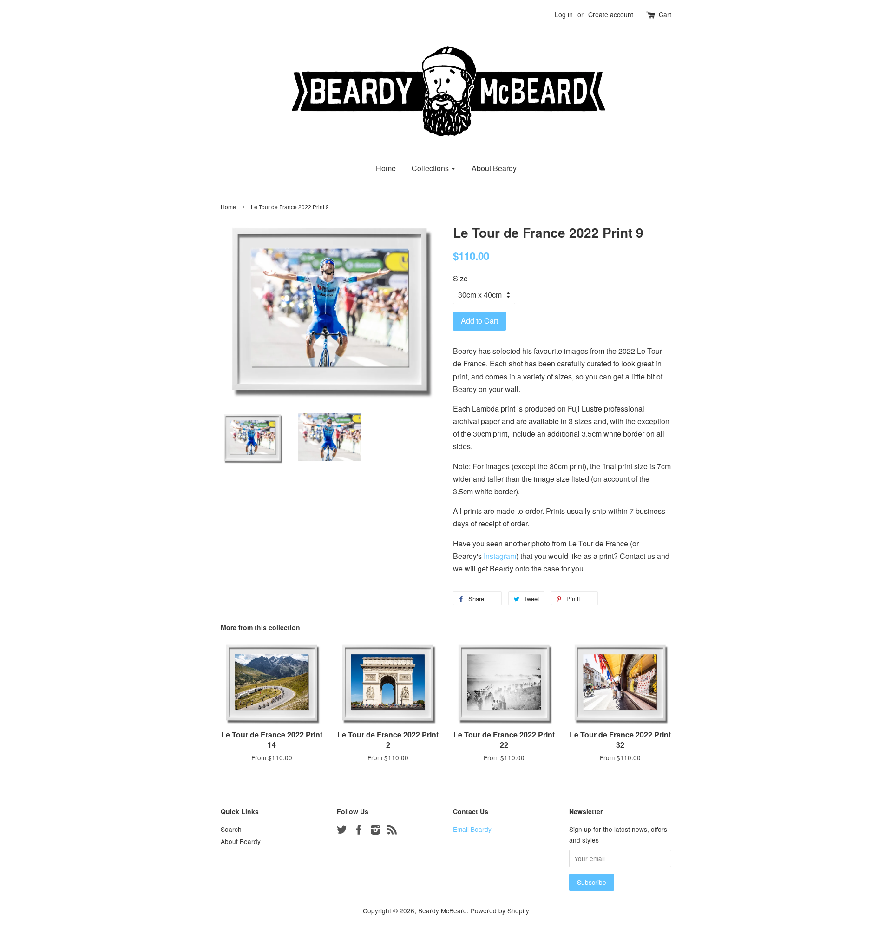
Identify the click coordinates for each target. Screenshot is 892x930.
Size (460, 278)
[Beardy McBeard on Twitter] (342, 831)
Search (231, 829)
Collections (431, 168)
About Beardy (494, 168)
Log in (564, 14)
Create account (610, 14)
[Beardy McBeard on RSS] (392, 831)
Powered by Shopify (500, 910)
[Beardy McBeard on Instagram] (375, 831)
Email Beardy (472, 829)
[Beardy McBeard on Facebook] (359, 831)
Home (386, 168)
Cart (665, 14)
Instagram (500, 556)
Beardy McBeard (442, 910)
